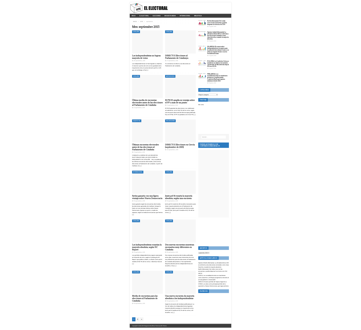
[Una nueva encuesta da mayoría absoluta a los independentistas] (180, 282)
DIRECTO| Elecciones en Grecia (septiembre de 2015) (180, 145)
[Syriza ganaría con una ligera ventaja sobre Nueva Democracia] (147, 182)
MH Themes (163, 326)
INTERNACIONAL (185, 16)
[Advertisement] (213, 120)
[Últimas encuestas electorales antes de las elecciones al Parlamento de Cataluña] (147, 131)
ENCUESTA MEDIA (170, 16)
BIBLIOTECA (198, 16)
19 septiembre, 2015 (139, 201)
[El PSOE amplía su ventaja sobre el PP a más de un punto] (180, 86)
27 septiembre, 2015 (172, 61)
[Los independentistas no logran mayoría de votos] (147, 41)
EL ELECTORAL (144, 16)
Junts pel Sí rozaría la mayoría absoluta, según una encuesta (178, 197)
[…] (147, 70)
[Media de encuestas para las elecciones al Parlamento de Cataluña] (147, 282)
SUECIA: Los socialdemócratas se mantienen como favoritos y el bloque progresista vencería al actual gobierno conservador (213, 277)
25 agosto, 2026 (212, 26)
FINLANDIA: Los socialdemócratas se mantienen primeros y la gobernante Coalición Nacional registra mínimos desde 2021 (217, 77)
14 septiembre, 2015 (139, 303)
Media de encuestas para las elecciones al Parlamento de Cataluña (145, 298)
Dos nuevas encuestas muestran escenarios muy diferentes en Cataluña (179, 247)
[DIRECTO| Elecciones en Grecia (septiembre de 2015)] (180, 131)
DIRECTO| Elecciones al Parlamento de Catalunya (176, 56)
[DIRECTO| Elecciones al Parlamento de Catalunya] (180, 41)
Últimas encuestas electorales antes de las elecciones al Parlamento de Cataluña (145, 147)
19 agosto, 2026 (212, 83)
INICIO (134, 16)
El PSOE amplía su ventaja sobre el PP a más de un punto (180, 101)
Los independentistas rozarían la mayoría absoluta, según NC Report (147, 247)
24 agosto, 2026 (212, 41)
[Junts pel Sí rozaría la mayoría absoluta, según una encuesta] (180, 182)
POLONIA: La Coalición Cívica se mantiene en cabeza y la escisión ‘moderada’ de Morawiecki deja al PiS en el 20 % (218, 63)
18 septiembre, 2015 (172, 252)
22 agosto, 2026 (212, 55)
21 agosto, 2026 (212, 68)
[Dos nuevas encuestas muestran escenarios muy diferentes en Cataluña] (180, 231)
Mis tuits (201, 105)
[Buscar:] (213, 137)
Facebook (204, 291)
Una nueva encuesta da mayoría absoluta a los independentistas (179, 297)
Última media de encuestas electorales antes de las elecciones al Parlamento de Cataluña (147, 102)
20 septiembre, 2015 (172, 150)
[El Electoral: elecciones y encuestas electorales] (149, 13)
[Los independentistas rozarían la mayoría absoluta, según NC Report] (147, 231)
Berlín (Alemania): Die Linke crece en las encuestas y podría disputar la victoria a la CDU (217, 22)
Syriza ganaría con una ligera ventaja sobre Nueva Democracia (147, 197)
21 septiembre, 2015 (139, 108)
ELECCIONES (157, 16)
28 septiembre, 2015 (139, 61)
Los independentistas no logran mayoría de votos (146, 56)
